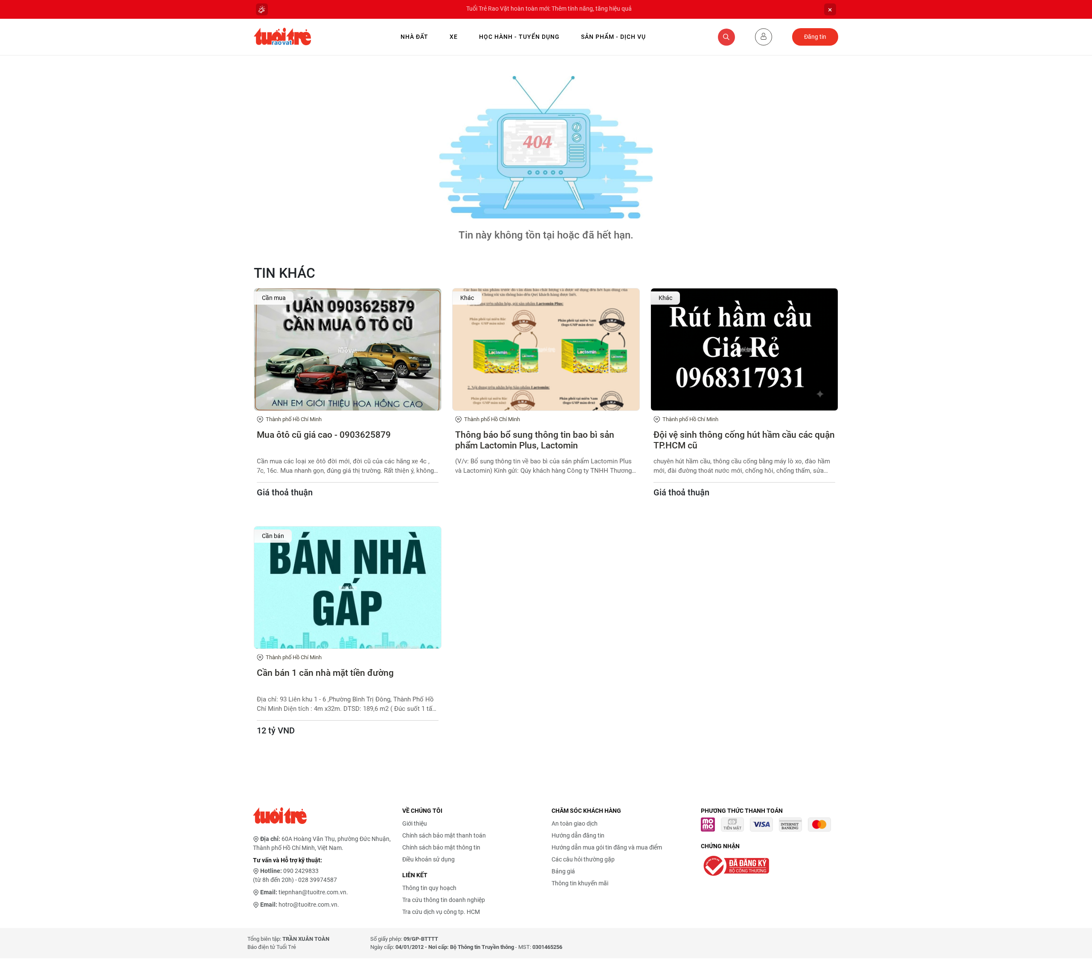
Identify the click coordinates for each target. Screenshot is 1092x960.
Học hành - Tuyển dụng (519, 36)
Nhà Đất (414, 36)
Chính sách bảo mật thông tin (441, 847)
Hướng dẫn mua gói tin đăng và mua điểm (607, 847)
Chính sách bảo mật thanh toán (444, 835)
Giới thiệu (414, 823)
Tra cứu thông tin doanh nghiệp (443, 899)
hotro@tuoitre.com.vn (308, 904)
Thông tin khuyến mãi (580, 883)
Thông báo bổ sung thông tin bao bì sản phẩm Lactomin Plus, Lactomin (534, 440)
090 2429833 (301, 870)
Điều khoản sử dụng (428, 859)
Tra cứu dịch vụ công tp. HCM (441, 911)
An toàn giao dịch (575, 823)
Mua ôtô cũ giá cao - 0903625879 (324, 435)
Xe (454, 36)
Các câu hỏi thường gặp (583, 859)
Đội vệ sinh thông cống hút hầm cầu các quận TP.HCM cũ (744, 440)
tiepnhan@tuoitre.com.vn (312, 892)
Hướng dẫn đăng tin (578, 835)
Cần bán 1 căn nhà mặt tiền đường (325, 673)
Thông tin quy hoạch (429, 887)
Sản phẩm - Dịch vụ (613, 36)
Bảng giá (563, 871)
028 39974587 (317, 879)
